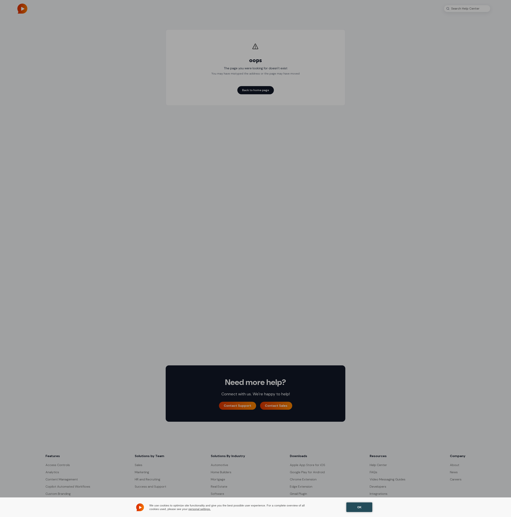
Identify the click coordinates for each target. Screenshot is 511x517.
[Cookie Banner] (255, 507)
